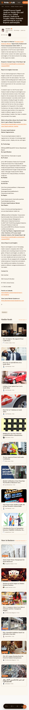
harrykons (8, 28)
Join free (25, 2)
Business (7, 6)
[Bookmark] (17, 706)
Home (3, 6)
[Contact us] (24, 707)
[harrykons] (3, 30)
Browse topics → (23, 319)
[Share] (22, 706)
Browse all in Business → (21, 540)
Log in (19, 2)
